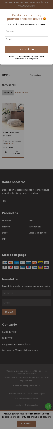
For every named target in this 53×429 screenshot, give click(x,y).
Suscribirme (26, 49)
